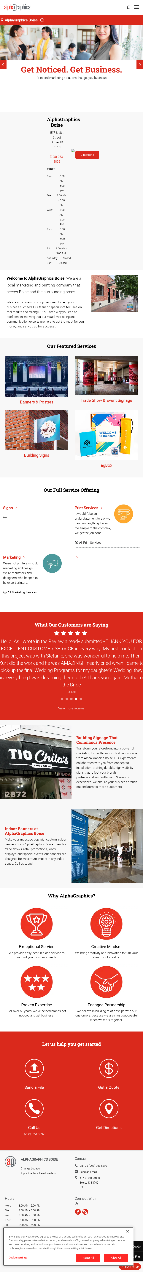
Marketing (12, 557)
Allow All (116, 1257)
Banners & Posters (36, 402)
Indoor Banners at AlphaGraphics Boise (24, 831)
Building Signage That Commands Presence (97, 740)
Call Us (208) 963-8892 (93, 1165)
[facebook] (78, 1212)
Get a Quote (109, 1087)
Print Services (87, 507)
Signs (8, 507)
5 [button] (81, 699)
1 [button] (62, 699)
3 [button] (71, 699)
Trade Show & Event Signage (106, 400)
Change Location (31, 1168)
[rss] (85, 1212)
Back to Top (132, 1266)
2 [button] (67, 699)
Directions (87, 154)
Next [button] (139, 64)
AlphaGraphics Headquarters (38, 1173)
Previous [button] (3, 64)
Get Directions (109, 1127)
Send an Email (88, 1172)
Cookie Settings (18, 1257)
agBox (106, 465)
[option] (71, 55)
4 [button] (76, 699)
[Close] (127, 1231)
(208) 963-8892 (34, 1134)
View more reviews (71, 708)
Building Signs (36, 455)
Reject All (88, 1257)
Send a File (34, 1087)
